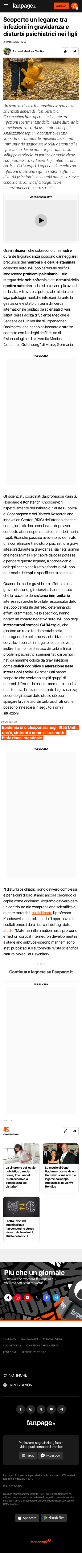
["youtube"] (27, 1297)
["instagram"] (17, 1297)
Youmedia (9, 1338)
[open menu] (5, 6)
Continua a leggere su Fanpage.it (41, 971)
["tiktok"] (8, 1297)
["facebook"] (46, 1297)
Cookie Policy (12, 1345)
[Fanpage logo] (24, 6)
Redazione (10, 1352)
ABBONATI (61, 6)
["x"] (37, 1297)
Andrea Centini (34, 51)
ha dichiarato (42, 913)
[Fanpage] (41, 1423)
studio (8, 930)
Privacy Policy (52, 1338)
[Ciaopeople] (41, 1541)
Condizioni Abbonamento (42, 1345)
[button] (75, 51)
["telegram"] (56, 1297)
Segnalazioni (29, 1338)
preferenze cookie (34, 1352)
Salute (7, 1120)
